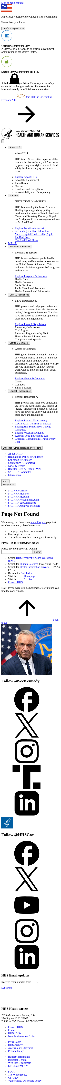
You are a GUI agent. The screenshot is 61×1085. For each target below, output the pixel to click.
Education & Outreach (20, 459)
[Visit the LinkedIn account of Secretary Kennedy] (26, 815)
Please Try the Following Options (19, 548)
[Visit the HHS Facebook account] (26, 864)
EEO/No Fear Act (17, 1065)
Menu (5, 481)
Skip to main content (12, 2)
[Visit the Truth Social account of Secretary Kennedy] (26, 789)
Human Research (29, 563)
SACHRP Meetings (18, 496)
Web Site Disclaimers (19, 1062)
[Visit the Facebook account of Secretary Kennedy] (26, 711)
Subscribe (6, 987)
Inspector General (17, 1059)
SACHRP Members (18, 493)
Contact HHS (15, 582)
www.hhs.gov (38, 522)
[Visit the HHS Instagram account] (26, 942)
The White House (17, 1074)
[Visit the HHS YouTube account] (26, 916)
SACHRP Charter (17, 490)
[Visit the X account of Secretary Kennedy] (26, 737)
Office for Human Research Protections (22, 448)
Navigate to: (9, 484)
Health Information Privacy (34, 567)
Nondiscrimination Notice (22, 1036)
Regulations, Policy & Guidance (25, 456)
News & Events (16, 465)
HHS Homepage (27, 576)
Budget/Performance (19, 1056)
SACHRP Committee (19, 472)
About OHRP (15, 453)
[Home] (30, 137)
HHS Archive (25, 579)
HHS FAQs (14, 1033)
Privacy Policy (16, 1051)
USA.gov (13, 1077)
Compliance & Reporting (21, 462)
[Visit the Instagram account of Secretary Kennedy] (26, 763)
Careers (12, 1030)
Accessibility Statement (20, 1048)
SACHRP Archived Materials (24, 505)
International (15, 475)
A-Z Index (26, 573)
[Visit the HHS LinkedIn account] (26, 968)
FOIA (11, 1071)
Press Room (14, 1041)
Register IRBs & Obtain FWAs (24, 468)
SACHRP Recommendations (23, 499)
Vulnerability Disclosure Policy (25, 1080)
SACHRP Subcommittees (22, 502)
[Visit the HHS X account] (26, 890)
